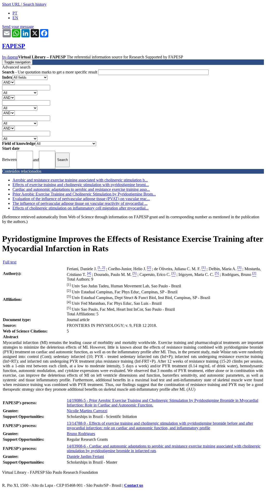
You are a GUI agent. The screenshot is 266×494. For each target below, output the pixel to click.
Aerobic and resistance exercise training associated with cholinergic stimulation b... (80, 180)
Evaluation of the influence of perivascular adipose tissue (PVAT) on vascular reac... (81, 199)
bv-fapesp (10, 57)
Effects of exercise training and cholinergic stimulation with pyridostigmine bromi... (80, 184)
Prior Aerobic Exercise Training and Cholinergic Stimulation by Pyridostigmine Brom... (84, 194)
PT (14, 13)
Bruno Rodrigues (81, 433)
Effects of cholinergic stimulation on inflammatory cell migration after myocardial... (80, 208)
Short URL (11, 4)
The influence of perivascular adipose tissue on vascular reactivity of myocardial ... (80, 203)
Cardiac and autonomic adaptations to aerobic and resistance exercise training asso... (81, 189)
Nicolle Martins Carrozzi (87, 411)
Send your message (18, 26)
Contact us (133, 485)
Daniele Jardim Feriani (85, 456)
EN (15, 18)
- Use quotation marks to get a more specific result (50, 72)
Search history (34, 4)
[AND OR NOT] (8, 82)
